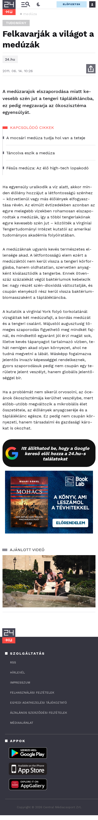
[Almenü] (25, 4)
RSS (13, 662)
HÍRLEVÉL (17, 672)
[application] (49, 581)
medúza (30, 14)
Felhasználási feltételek (32, 692)
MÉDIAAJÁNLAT (21, 723)
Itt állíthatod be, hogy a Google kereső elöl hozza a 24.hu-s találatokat (55, 453)
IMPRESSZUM (20, 682)
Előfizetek (71, 4)
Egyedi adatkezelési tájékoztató (38, 702)
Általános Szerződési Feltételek (38, 712)
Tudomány (16, 23)
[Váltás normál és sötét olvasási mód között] (38, 5)
